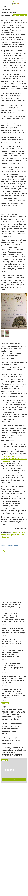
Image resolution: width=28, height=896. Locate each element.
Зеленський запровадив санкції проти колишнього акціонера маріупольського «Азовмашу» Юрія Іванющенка (14, 679)
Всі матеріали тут (14, 780)
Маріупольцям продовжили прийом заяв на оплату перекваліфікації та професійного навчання (12, 653)
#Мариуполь (4, 545)
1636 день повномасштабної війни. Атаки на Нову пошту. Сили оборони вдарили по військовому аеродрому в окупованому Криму (13, 713)
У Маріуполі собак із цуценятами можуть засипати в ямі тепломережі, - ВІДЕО (14, 642)
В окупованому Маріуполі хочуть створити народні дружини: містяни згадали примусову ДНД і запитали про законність (14, 693)
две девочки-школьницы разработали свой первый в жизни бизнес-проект (14, 458)
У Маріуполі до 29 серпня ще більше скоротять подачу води (13, 740)
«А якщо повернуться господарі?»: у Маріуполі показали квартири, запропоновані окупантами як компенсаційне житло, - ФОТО (13, 618)
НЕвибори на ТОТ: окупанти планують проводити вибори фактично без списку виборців (13, 631)
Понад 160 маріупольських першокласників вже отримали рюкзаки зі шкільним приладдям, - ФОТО (13, 729)
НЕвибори (8, 770)
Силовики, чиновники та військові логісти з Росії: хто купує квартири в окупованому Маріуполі (14, 751)
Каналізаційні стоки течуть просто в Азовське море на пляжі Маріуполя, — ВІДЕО (12, 605)
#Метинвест (10, 545)
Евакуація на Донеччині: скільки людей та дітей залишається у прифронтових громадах (13, 666)
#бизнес (16, 545)
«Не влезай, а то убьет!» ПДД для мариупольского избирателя (14, 534)
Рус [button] (5, 6)
